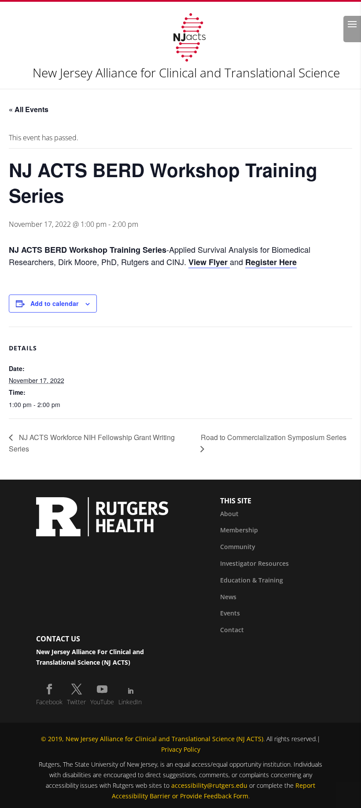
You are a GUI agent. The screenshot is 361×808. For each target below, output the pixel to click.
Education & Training (251, 580)
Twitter (76, 702)
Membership (239, 530)
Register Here (271, 262)
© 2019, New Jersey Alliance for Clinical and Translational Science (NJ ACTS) (152, 739)
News (228, 597)
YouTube (102, 702)
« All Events (28, 109)
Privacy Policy (180, 749)
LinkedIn (130, 702)
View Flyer (209, 262)
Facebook (49, 702)
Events (230, 613)
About (229, 514)
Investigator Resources (254, 563)
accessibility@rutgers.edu (209, 785)
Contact (232, 630)
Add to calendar (54, 303)
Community (237, 546)
